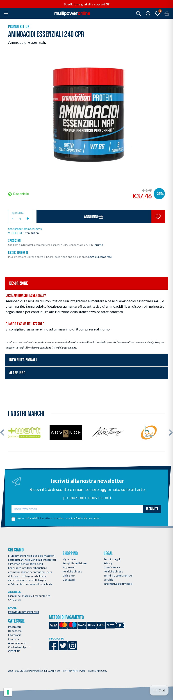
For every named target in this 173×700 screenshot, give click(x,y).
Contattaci (69, 579)
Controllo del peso (19, 647)
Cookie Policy (112, 567)
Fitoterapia (14, 635)
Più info (98, 245)
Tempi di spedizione (74, 563)
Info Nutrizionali (23, 360)
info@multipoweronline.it (23, 611)
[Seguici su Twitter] (63, 648)
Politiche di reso (72, 571)
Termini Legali (112, 559)
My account (70, 559)
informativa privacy (48, 518)
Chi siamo (69, 575)
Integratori (14, 626)
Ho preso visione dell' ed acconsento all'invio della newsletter (58, 518)
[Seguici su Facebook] (53, 648)
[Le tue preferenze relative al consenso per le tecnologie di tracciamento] (8, 692)
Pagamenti (69, 567)
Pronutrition (19, 26)
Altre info (17, 373)
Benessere (15, 631)
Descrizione (18, 283)
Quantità (18, 213)
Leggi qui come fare (100, 256)
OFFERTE (14, 651)
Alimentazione (17, 643)
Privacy (108, 563)
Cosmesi (13, 639)
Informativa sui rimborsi (118, 583)
